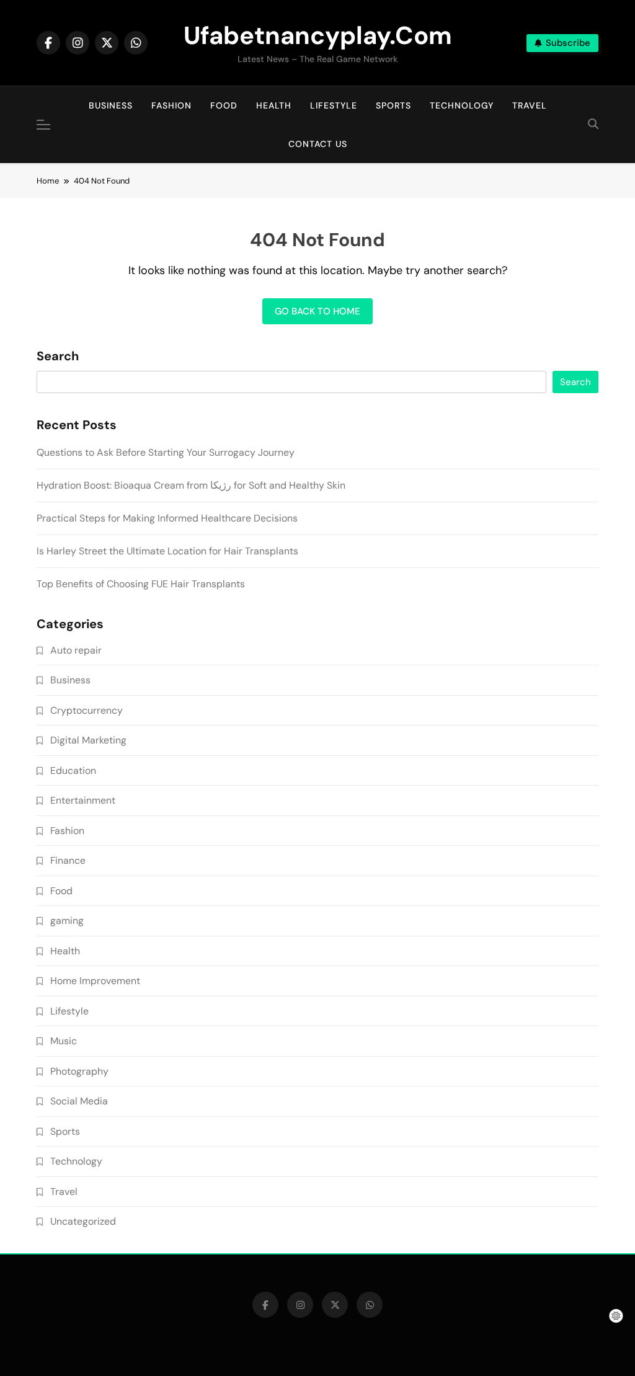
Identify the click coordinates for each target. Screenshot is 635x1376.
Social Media (79, 1100)
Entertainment (82, 800)
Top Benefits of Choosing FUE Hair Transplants (141, 583)
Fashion (171, 105)
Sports (393, 105)
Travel (529, 105)
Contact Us (317, 143)
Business (111, 105)
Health (273, 105)
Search (58, 356)
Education (73, 770)
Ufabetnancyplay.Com (318, 35)
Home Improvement (95, 980)
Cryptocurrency (86, 710)
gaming (67, 920)
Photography (79, 1071)
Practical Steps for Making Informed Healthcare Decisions (167, 518)
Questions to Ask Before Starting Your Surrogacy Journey (166, 452)
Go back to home (317, 311)
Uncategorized (83, 1221)
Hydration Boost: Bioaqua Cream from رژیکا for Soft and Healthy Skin (191, 485)
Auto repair (76, 650)
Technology (462, 105)
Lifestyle (333, 105)
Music (63, 1040)
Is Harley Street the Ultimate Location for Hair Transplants (167, 550)
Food (224, 105)
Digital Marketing (88, 740)
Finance (68, 860)
